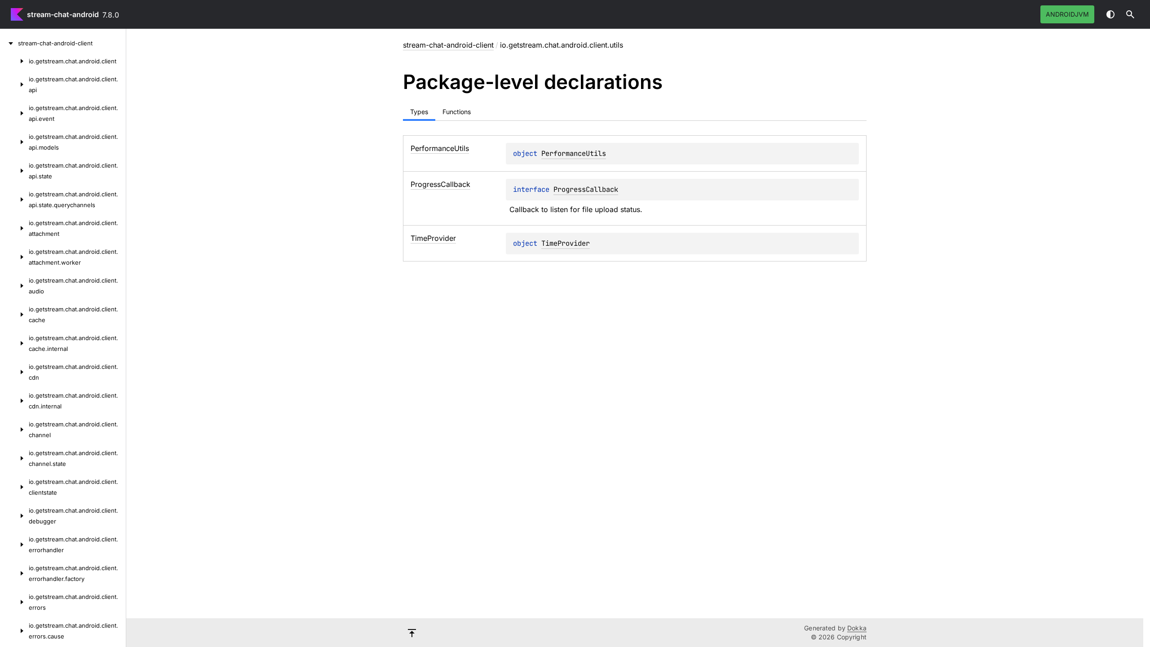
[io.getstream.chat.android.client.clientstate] (14, 487)
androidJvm (1067, 14)
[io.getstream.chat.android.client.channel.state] (14, 458)
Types (419, 111)
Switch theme (1110, 14)
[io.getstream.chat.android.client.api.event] (14, 113)
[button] (1130, 14)
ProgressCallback (585, 189)
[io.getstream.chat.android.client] (14, 61)
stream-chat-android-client (448, 44)
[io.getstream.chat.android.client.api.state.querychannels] (14, 199)
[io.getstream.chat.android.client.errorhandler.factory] (14, 573)
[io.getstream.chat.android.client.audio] (14, 285)
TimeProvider (565, 243)
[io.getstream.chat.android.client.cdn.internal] (14, 400)
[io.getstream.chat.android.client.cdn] (14, 372)
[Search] (1130, 14)
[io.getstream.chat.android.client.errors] (14, 602)
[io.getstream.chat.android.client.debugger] (14, 515)
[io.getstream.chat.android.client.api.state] (14, 170)
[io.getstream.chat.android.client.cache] (14, 314)
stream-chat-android (63, 14)
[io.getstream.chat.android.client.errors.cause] (14, 630)
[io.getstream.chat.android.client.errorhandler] (14, 544)
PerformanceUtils (573, 153)
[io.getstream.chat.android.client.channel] (14, 429)
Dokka (857, 628)
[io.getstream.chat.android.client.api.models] (14, 142)
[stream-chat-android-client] (9, 43)
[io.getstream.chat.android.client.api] (14, 84)
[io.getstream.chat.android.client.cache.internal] (14, 343)
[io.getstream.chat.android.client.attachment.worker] (14, 257)
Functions (456, 111)
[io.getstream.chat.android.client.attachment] (14, 228)
